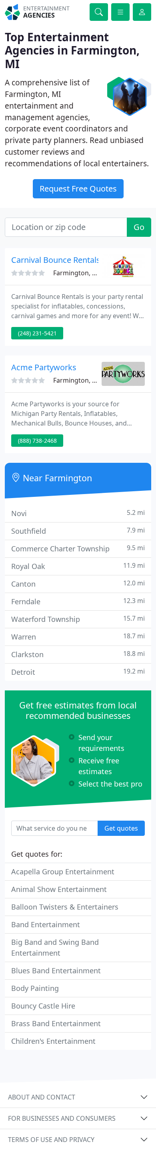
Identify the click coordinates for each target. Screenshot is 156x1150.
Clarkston (78, 654)
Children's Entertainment (53, 1041)
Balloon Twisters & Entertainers (64, 907)
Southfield (78, 531)
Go (139, 227)
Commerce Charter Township (78, 548)
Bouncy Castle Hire (43, 1006)
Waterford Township (78, 619)
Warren (78, 636)
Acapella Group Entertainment (62, 871)
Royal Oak (78, 566)
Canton (78, 584)
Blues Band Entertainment (56, 970)
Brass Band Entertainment (56, 1023)
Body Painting (35, 988)
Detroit (78, 672)
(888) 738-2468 (37, 440)
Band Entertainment (45, 924)
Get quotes (121, 828)
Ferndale (78, 601)
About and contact (41, 1097)
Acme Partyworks (43, 367)
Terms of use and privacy (51, 1139)
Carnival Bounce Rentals (55, 259)
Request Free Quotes (78, 188)
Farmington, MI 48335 (86, 272)
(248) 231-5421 (37, 333)
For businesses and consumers (62, 1118)
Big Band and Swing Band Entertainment (55, 947)
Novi (78, 513)
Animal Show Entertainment (59, 889)
